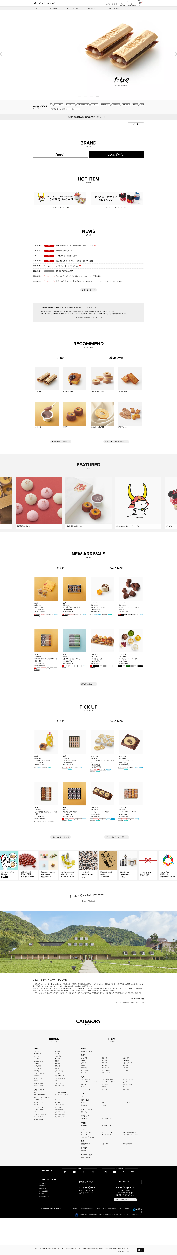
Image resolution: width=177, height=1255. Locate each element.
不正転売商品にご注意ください (66, 256)
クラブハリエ (39, 1090)
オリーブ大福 (59, 1071)
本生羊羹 (57, 1051)
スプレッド (85, 1116)
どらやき (36, 1058)
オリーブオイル (38, 1078)
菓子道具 (84, 1148)
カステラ (57, 1058)
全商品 (83, 1048)
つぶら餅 (57, 1073)
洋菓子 (83, 1077)
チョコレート (59, 1102)
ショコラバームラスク (61, 1095)
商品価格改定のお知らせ (64, 250)
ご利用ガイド (42, 1185)
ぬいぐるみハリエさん (61, 1114)
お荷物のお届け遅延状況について (89, 317)
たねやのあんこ (59, 1076)
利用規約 (75, 1208)
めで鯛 (36, 1104)
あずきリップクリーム (87, 1137)
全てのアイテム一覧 (86, 1051)
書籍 (82, 1141)
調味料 (83, 1123)
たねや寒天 (37, 1053)
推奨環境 (41, 1193)
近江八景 (57, 1066)
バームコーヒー (38, 1109)
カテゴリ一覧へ (135, 124)
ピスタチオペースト (61, 1078)
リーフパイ (58, 1097)
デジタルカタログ (44, 1196)
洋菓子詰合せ (59, 1109)
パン (35, 1112)
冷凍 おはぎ (58, 1068)
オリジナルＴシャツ (40, 1114)
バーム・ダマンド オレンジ (42, 1097)
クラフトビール (85, 1102)
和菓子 (83, 1055)
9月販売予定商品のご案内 (64, 271)
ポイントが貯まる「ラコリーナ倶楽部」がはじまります (74, 245)
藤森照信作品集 (38, 1083)
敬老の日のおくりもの (74, 526)
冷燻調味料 (84, 1125)
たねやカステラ (38, 1061)
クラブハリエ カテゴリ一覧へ (115, 441)
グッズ (83, 1129)
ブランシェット (59, 1104)
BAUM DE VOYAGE (40, 1095)
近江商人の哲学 (38, 1085)
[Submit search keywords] (117, 4)
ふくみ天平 (37, 1051)
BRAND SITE (93, 1172)
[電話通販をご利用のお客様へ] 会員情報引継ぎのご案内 (74, 261)
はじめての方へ (43, 1183)
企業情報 (127, 1208)
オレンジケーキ (38, 1102)
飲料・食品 (85, 1100)
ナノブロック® (59, 1117)
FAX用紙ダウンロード (125, 1200)
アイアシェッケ (59, 1107)
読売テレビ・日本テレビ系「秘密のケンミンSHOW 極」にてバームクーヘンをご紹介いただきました (89, 281)
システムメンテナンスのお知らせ (67, 266)
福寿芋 (57, 1053)
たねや (36, 1048)
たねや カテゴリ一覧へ (60, 441)
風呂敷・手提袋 (59, 1085)
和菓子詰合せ (38, 1076)
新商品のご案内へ (87, 684)
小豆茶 (57, 1080)
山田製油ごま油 (106, 1125)
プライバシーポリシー (122, 1251)
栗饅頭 (57, 1061)
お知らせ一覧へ (87, 290)
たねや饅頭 (58, 1056)
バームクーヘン (38, 1092)
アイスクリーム (38, 1107)
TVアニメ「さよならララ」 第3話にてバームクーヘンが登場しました (79, 276)
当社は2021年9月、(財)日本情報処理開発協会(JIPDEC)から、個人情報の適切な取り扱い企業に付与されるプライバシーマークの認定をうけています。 (110, 1214)
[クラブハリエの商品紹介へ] (116, 154)
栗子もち (36, 1056)
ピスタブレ (37, 1071)
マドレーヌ (58, 1099)
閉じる (140, 1250)
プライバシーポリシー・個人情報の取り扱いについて (109, 1208)
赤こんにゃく (84, 1105)
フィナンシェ (38, 1099)
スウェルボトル (38, 1117)
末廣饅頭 (57, 1063)
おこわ (36, 1080)
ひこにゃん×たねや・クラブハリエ (127, 526)
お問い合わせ (42, 1188)
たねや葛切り (38, 1068)
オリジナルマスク (60, 1112)
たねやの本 (58, 1083)
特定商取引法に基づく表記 (87, 1208)
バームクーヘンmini (60, 1092)
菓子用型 (83, 1150)
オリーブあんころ (39, 1073)
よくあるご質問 (43, 1191)
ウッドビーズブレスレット (130, 1134)
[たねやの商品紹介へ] (60, 154)
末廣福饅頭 (37, 1066)
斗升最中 (36, 1063)
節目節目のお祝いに (24, 526)
